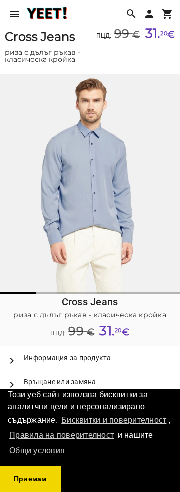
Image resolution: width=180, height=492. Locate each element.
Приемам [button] (30, 479)
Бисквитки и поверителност (114, 420)
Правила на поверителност (62, 435)
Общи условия (37, 450)
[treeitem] (90, 358)
